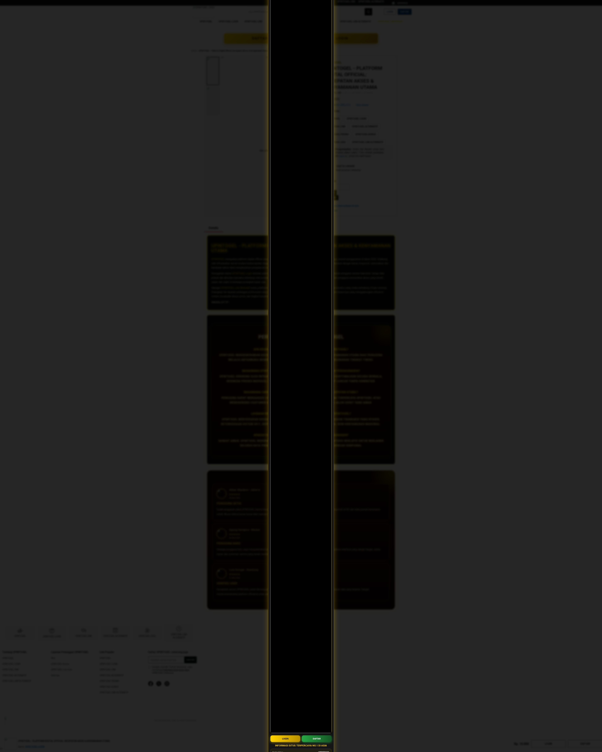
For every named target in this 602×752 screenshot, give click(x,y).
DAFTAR (317, 738)
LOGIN (285, 738)
